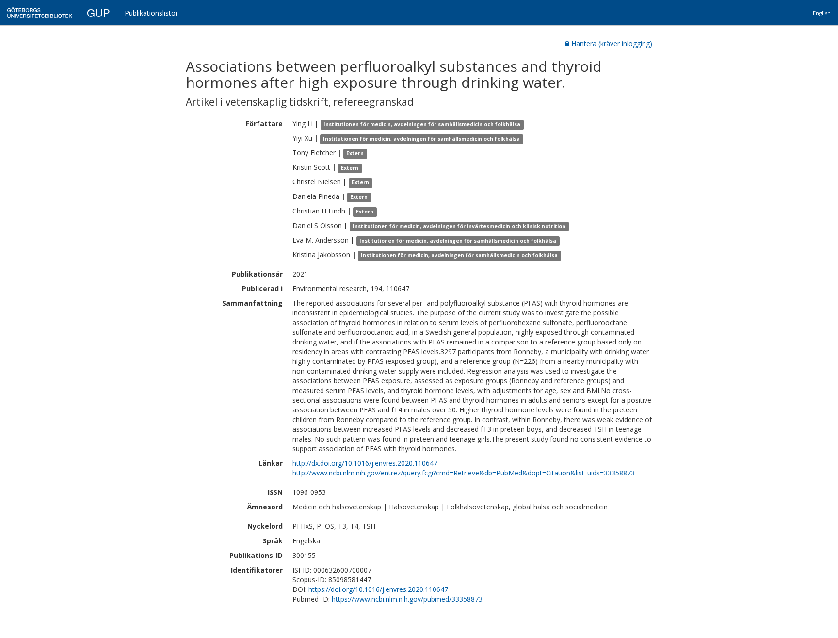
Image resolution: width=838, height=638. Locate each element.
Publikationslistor (151, 12)
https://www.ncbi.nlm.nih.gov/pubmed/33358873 (407, 599)
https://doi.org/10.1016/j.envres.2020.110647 (378, 589)
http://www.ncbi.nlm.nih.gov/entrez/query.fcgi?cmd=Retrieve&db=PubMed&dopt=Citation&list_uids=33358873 (463, 472)
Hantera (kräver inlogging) (611, 43)
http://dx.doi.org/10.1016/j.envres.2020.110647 (364, 463)
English (822, 12)
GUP (98, 12)
